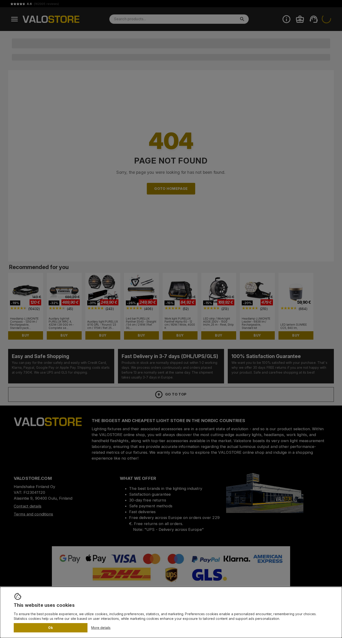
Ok (50, 628)
